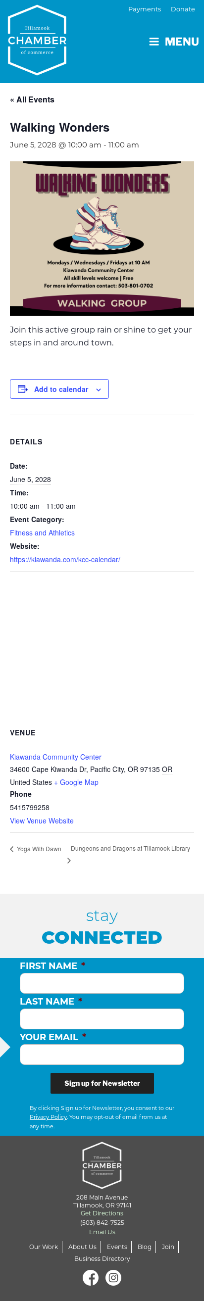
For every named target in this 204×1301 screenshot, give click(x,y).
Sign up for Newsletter (102, 1083)
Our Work (43, 1247)
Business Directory (102, 1258)
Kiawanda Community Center (56, 757)
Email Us (102, 1232)
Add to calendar (61, 389)
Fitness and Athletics (42, 532)
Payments (144, 9)
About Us (82, 1247)
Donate (183, 9)
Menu (182, 41)
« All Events (32, 99)
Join (168, 1247)
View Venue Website (42, 820)
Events (117, 1247)
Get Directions (102, 1213)
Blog (145, 1247)
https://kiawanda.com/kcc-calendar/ (65, 559)
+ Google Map (76, 782)
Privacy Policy (48, 1116)
